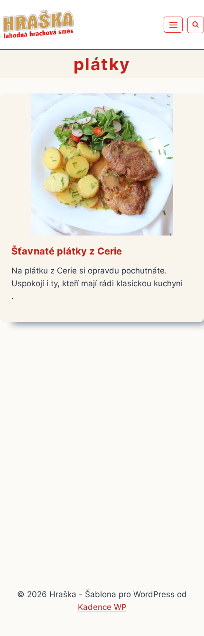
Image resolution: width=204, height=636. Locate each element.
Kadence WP (102, 607)
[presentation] (102, 164)
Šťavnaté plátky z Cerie (66, 251)
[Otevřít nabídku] (173, 25)
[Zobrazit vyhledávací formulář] (195, 25)
